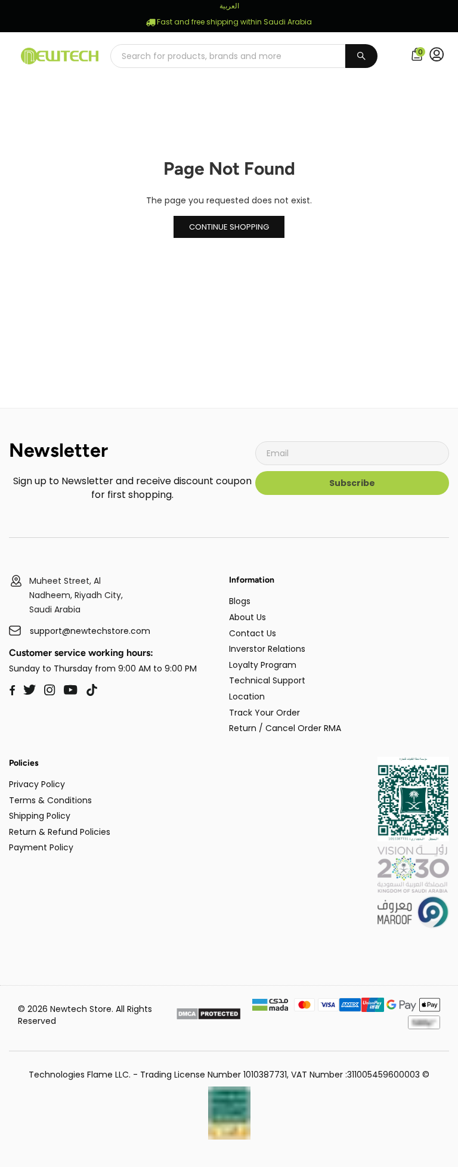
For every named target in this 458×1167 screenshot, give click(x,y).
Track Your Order (264, 713)
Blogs (239, 601)
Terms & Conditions (50, 800)
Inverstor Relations (267, 649)
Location (247, 696)
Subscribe (352, 483)
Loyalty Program (262, 665)
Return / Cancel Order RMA (285, 728)
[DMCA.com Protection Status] (208, 1015)
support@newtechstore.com (90, 631)
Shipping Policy (39, 816)
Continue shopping (229, 227)
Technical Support (267, 680)
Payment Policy (41, 847)
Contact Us (252, 633)
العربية (229, 6)
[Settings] (439, 56)
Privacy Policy (37, 784)
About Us (247, 617)
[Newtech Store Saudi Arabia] (413, 838)
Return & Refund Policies (59, 832)
